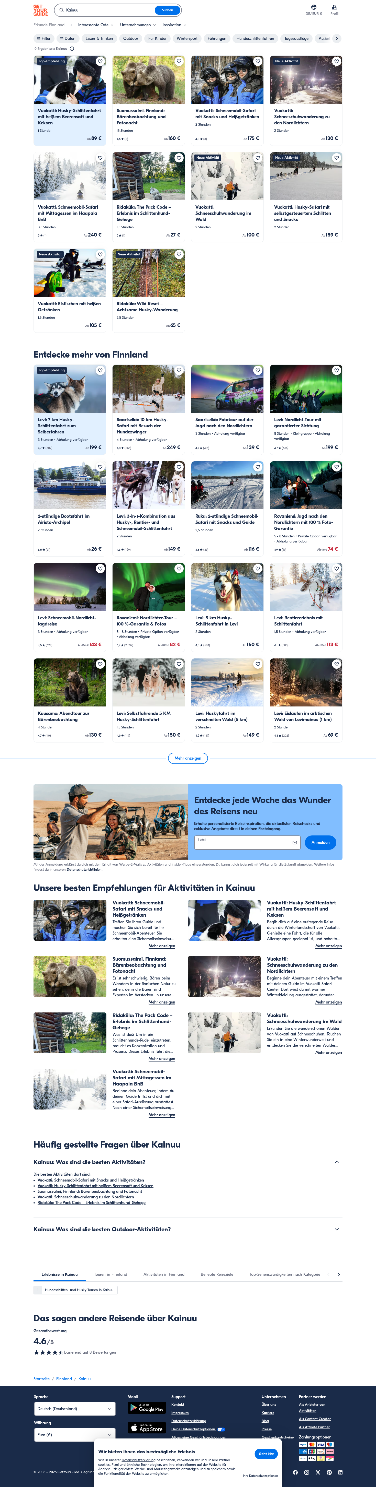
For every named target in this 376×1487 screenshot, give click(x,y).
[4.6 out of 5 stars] (49, 1352)
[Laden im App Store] (147, 1428)
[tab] (60, 1274)
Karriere (268, 1413)
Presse (267, 1429)
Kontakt (177, 1404)
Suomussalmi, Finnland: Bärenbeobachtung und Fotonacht (90, 1191)
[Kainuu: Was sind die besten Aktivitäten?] (336, 1162)
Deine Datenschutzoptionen (193, 1429)
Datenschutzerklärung (188, 1421)
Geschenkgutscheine (278, 1437)
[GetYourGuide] (41, 10)
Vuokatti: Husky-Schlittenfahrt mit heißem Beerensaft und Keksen (95, 1186)
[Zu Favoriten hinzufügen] (100, 61)
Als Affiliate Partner (314, 1427)
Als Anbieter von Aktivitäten (312, 1407)
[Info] (71, 48)
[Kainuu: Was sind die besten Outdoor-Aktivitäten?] (336, 1229)
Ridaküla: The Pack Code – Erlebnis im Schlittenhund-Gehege (92, 1202)
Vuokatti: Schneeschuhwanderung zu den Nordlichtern (86, 1197)
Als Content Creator (315, 1419)
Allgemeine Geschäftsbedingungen (198, 1437)
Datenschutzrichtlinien (84, 869)
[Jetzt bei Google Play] (147, 1408)
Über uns (269, 1404)
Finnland (64, 1379)
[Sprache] (314, 7)
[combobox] (104, 10)
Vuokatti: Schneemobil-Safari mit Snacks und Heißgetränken (91, 1180)
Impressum (180, 1413)
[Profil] (334, 7)
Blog (265, 1421)
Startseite (42, 1379)
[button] (70, 100)
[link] (70, 100)
